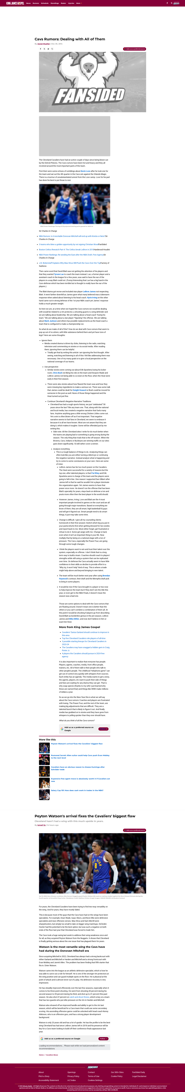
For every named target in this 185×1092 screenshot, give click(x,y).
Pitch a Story (44, 1076)
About (41, 1072)
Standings (55, 3)
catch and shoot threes (79, 997)
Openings (71, 1072)
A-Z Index (71, 1080)
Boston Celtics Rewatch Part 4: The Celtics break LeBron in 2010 (66, 249)
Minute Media (27, 1086)
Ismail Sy (41, 825)
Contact (91, 1072)
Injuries (71, 3)
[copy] (52, 48)
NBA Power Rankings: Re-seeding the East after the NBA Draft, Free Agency (71, 255)
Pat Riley (95, 473)
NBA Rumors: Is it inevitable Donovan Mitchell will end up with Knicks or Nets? (72, 236)
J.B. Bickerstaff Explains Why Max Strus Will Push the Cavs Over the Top (70, 263)
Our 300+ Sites (117, 1072)
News (28, 3)
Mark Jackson (50, 321)
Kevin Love (85, 171)
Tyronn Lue (59, 274)
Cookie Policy (116, 1076)
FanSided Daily (138, 1072)
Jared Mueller (43, 44)
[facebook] (167, 3)
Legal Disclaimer (139, 1076)
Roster (63, 3)
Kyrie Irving (92, 297)
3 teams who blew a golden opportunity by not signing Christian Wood (68, 244)
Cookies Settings (95, 1080)
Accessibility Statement (49, 1080)
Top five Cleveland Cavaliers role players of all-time (84, 638)
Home (41, 1055)
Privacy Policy (73, 1076)
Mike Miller (74, 619)
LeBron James (89, 291)
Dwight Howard (79, 390)
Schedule (44, 3)
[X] (171, 3)
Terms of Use (93, 1076)
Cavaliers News (52, 1055)
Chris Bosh (57, 373)
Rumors (36, 3)
